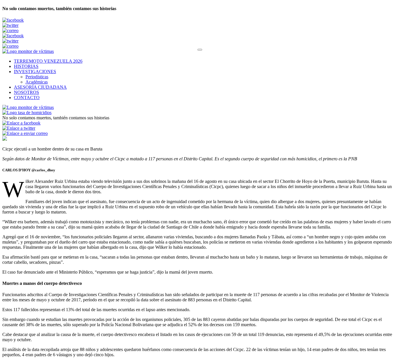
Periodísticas (36, 76)
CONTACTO (27, 97)
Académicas (36, 81)
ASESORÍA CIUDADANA (40, 87)
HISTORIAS (26, 66)
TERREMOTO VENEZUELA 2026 (48, 61)
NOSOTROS (26, 92)
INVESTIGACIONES (35, 71)
